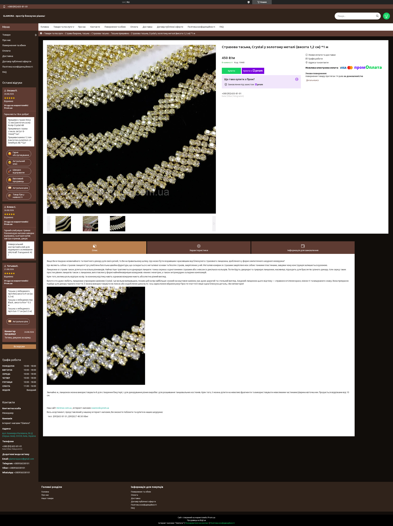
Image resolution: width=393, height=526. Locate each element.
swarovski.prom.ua (100, 408)
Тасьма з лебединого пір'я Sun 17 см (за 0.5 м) (20, 310)
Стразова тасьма (100, 33)
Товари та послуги (62, 27)
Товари (6, 34)
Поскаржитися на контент (197, 523)
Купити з (247, 71)
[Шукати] (377, 16)
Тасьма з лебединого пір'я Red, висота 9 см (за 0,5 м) (20, 294)
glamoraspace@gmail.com (21, 459)
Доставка (147, 27)
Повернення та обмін (115, 27)
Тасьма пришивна (120, 33)
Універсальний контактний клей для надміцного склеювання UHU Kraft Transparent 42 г (20, 249)
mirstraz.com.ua (64, 408)
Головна (45, 27)
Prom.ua (211, 517)
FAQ (222, 27)
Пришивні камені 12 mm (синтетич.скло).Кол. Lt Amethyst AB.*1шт (19, 140)
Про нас (82, 27)
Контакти (95, 27)
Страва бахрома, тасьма (77, 33)
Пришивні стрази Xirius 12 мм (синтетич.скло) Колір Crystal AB (19, 122)
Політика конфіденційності (201, 27)
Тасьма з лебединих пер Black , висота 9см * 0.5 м (20, 302)
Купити (231, 71)
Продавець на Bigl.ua (196, 520)
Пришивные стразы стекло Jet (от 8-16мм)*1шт (18, 131)
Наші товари (47, 498)
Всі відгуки (19, 346)
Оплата (134, 27)
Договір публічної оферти (170, 27)
